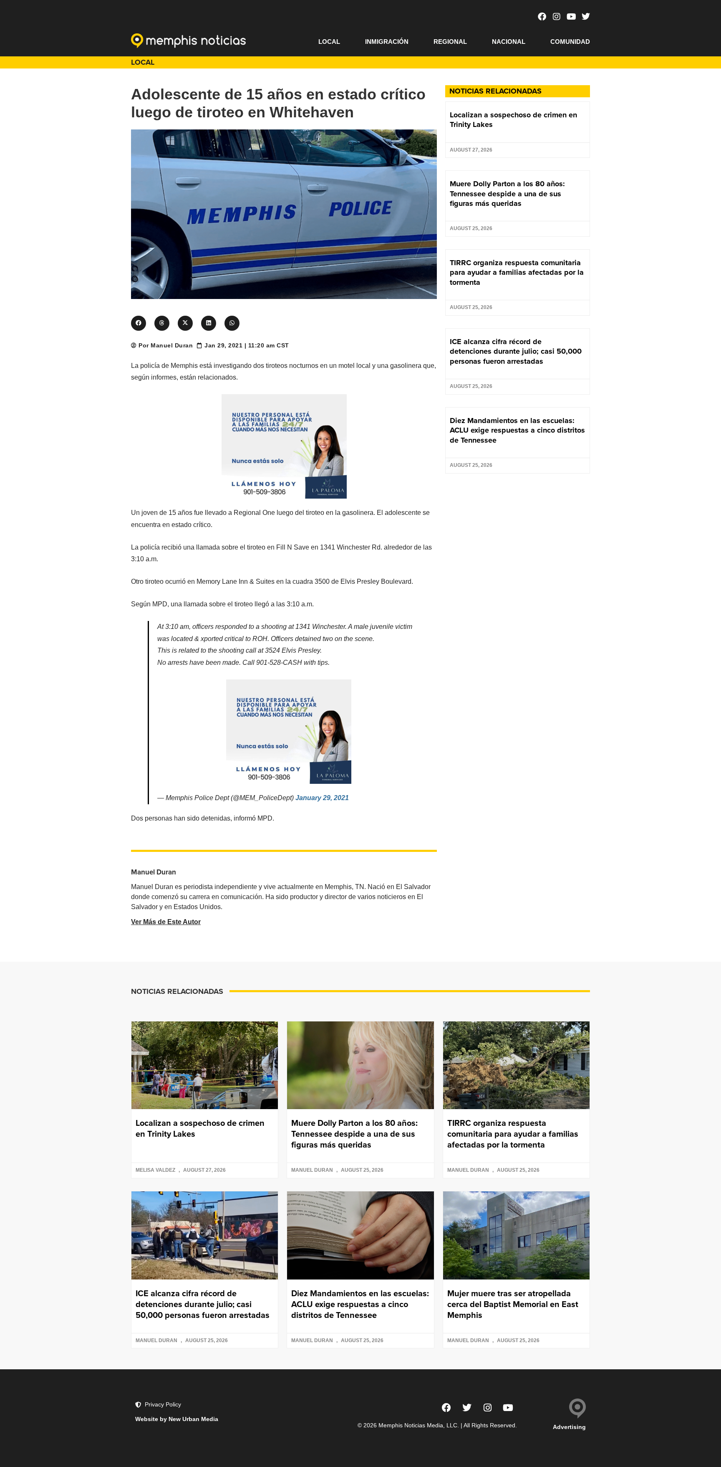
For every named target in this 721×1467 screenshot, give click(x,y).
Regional (450, 41)
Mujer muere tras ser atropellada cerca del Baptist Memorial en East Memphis (512, 1304)
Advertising (569, 1427)
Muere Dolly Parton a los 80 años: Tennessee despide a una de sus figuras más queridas (507, 193)
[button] (138, 323)
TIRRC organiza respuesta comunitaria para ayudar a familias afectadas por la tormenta (517, 272)
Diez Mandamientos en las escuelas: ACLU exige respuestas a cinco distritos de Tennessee (517, 430)
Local (329, 41)
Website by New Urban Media (176, 1419)
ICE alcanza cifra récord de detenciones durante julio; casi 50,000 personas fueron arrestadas (516, 351)
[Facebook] (542, 17)
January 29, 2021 (322, 797)
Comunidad (570, 41)
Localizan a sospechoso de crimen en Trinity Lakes (513, 119)
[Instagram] (556, 17)
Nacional (508, 41)
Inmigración (386, 41)
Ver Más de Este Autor (166, 921)
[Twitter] (586, 17)
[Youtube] (571, 17)
